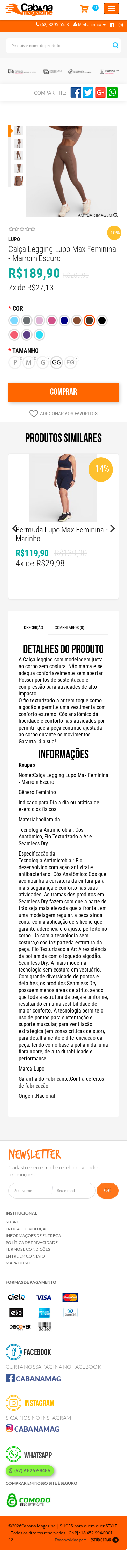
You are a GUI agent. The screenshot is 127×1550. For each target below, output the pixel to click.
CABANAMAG (38, 1379)
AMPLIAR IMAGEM (95, 215)
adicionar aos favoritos (69, 414)
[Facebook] (112, 24)
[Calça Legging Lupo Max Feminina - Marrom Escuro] (18, 131)
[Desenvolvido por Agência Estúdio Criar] (87, 1539)
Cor (18, 308)
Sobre (12, 1221)
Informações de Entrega (33, 1235)
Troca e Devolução (27, 1228)
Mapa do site (19, 1262)
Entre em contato (25, 1256)
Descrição (33, 627)
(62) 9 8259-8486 (31, 1470)
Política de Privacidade (32, 1242)
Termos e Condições (28, 1249)
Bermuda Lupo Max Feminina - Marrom (62, 534)
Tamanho (25, 350)
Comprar (63, 392)
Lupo (14, 239)
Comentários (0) (69, 627)
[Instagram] (121, 24)
